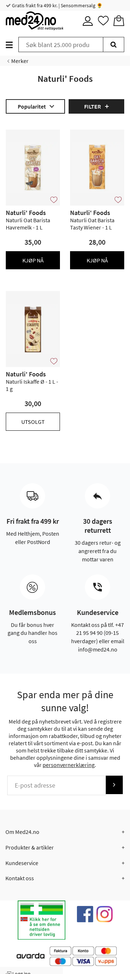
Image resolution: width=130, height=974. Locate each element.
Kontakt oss (19, 878)
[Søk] (113, 44)
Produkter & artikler (29, 847)
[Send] (114, 785)
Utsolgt (33, 421)
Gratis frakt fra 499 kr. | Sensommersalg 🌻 (57, 5)
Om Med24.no (22, 831)
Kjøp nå (33, 260)
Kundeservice (21, 863)
